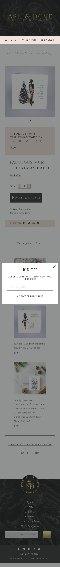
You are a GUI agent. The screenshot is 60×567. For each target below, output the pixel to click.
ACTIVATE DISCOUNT (30, 296)
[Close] (54, 267)
